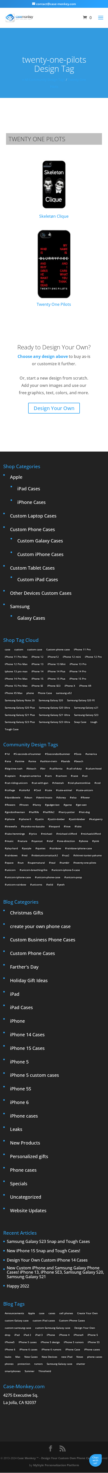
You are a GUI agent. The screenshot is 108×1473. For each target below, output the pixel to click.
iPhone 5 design (50, 1342)
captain (11, 776)
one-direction (67, 841)
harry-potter (67, 812)
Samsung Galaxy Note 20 (20, 700)
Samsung (20, 606)
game (68, 804)
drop (7, 1335)
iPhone (17, 1021)
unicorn (11, 870)
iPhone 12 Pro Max (16, 664)
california (57, 768)
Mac (17, 1356)
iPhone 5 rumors (74, 1342)
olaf (50, 841)
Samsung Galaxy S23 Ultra (54, 722)
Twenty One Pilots (54, 304)
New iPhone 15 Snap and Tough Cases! (43, 1251)
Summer (29, 1371)
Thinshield (44, 1371)
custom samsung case (18, 1328)
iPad (14, 994)
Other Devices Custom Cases (41, 593)
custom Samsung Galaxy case (52, 1328)
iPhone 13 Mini (56, 664)
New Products (25, 1143)
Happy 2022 (18, 1286)
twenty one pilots (37, 139)
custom (18, 649)
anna (33, 761)
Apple (16, 477)
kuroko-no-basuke (34, 826)
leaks (8, 1356)
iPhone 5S (20, 1089)
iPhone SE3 (54, 685)
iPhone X (70, 685)
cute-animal (65, 790)
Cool (38, 790)
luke (79, 826)
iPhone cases (24, 1116)
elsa (74, 797)
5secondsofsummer (58, 754)
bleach (32, 768)
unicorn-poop (74, 877)
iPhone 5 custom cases (34, 1075)
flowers (11, 804)
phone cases (94, 1356)
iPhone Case (72, 1349)
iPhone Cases (31, 502)
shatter (80, 1364)
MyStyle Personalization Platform (56, 1465)
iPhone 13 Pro (78, 664)
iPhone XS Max (13, 693)
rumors (38, 1364)
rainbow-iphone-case (79, 848)
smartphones (13, 1371)
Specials (18, 1184)
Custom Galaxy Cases (40, 541)
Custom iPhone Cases (40, 554)
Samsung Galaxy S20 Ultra (54, 707)
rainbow (56, 848)
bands (66, 761)
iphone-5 (26, 819)
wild (50, 884)
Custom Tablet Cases (32, 568)
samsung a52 (64, 693)
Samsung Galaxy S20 (51, 700)
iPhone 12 (37, 656)
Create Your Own (87, 1313)
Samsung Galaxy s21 (86, 707)
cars (49, 776)
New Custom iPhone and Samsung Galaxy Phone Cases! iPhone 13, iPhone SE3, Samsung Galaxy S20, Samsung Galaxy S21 (55, 1272)
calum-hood (94, 768)
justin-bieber (57, 819)
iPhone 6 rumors (51, 1349)
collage (11, 790)
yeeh (62, 884)
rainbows (12, 855)
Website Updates (28, 1210)
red (25, 855)
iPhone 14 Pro (77, 671)
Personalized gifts (29, 1156)
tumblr (65, 862)
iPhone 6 (19, 1102)
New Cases (31, 1356)
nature (23, 841)
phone (30, 693)
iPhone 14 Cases (27, 1035)
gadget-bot (53, 804)
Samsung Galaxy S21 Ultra (54, 715)
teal (53, 862)
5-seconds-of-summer (28, 754)
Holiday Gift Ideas (29, 980)
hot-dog (85, 812)
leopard (55, 826)
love (68, 826)
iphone (11, 819)
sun (21, 862)
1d (8, 754)
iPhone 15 (37, 678)
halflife (35, 812)
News (79, 1356)
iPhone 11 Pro (82, 649)
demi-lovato (45, 797)
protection (24, 1364)
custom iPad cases (44, 1320)
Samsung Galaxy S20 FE (81, 700)
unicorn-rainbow (16, 884)
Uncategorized (25, 1197)
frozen (25, 804)
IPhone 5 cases (28, 1342)
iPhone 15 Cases (27, 1048)
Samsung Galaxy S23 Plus (20, 722)
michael (47, 833)
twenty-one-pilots (85, 862)
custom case (34, 649)
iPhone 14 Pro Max (16, 678)
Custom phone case (58, 649)
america (92, 754)
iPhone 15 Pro (77, 678)
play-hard (12, 848)
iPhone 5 (19, 1062)
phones (9, 1364)
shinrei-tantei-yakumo (88, 855)
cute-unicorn (85, 790)
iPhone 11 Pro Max (16, 656)
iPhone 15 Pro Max (16, 685)
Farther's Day (24, 967)
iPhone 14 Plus (56, 671)
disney (62, 797)
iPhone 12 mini (72, 656)
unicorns (37, 884)
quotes (41, 848)
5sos (78, 754)
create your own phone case (40, 926)
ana (9, 761)
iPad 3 (39, 1335)
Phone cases (23, 1170)
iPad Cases (28, 489)
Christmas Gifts (26, 913)
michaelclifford (92, 833)
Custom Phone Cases (32, 529)
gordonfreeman (16, 812)
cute (49, 790)
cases (51, 1313)
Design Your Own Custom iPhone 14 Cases (47, 1260)
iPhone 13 (37, 664)
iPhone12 (53, 656)
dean (29, 797)
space (10, 862)
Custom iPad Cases (37, 579)
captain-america (31, 776)
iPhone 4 (64, 1335)
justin (40, 819)
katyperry (96, 819)
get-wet (82, 804)
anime (20, 761)
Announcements (14, 1313)
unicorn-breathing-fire (34, 870)
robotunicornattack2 (45, 855)
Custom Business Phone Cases (42, 940)
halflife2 (50, 812)
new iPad (66, 1356)
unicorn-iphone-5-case (66, 870)
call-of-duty (75, 768)
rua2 (66, 855)
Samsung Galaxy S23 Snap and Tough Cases (48, 1241)
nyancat (38, 841)
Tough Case (12, 729)
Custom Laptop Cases (33, 516)
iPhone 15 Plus (56, 678)
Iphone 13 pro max (16, 671)
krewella (12, 826)
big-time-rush (14, 768)
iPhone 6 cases (28, 1349)
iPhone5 (10, 1342)
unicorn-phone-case (48, 877)
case (7, 649)
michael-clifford (67, 833)
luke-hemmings (16, 833)
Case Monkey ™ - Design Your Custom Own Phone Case (55, 1458)
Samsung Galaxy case (59, 1364)
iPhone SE (37, 685)
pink (96, 841)
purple (27, 848)
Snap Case (80, 722)
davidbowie (13, 797)
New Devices (49, 1356)
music (10, 841)
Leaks (16, 1129)
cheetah (59, 783)
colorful (25, 790)
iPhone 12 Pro (93, 656)
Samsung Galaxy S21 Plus (20, 715)
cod (98, 783)
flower (86, 797)
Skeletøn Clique (54, 216)
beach (79, 761)
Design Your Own (54, 408)
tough (93, 722)
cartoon (62, 776)
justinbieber (78, 819)
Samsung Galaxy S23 (86, 715)
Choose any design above (43, 356)
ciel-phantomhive (80, 783)
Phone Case (45, 693)
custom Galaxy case (17, 1320)
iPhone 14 (37, 671)
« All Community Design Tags (43, 79)
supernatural (37, 862)
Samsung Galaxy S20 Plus (20, 707)
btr (43, 768)
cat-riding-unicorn (17, 783)
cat (86, 776)
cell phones (66, 1313)
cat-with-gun (40, 783)
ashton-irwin (49, 761)
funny (37, 804)
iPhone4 (78, 1335)
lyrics (34, 833)
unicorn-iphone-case (19, 877)
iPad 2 (27, 1335)
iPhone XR (85, 685)
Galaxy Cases (31, 618)
